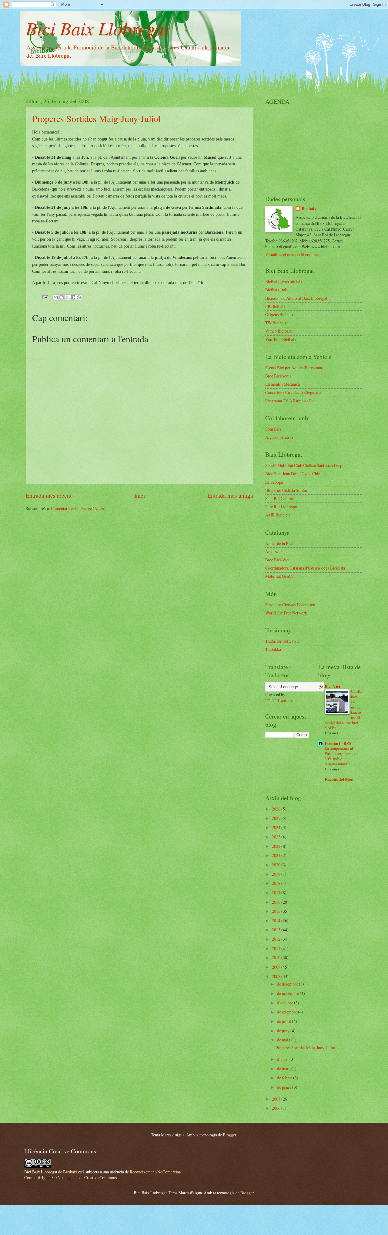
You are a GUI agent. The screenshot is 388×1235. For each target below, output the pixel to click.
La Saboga (274, 482)
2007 (276, 1099)
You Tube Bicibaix (280, 339)
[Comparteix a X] (67, 297)
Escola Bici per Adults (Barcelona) (294, 367)
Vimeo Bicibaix (278, 331)
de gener (284, 1087)
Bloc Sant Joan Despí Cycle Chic (292, 473)
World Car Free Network (286, 613)
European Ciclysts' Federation (290, 604)
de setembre (287, 1012)
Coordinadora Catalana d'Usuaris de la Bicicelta (305, 568)
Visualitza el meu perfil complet (292, 254)
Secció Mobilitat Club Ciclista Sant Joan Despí (304, 465)
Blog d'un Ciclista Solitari (287, 490)
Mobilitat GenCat (280, 576)
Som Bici (273, 429)
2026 (276, 809)
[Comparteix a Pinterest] (79, 297)
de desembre (288, 984)
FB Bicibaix (275, 306)
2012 (276, 939)
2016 (276, 902)
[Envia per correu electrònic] (56, 297)
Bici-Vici (332, 686)
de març (284, 1068)
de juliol (284, 1021)
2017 (276, 892)
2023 (276, 837)
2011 (276, 948)
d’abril (283, 1059)
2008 (276, 976)
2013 (276, 929)
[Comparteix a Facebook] (73, 297)
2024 (276, 827)
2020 (276, 865)
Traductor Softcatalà (282, 641)
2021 (276, 855)
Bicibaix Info (276, 290)
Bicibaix (309, 209)
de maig (284, 1040)
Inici (139, 495)
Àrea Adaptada (277, 551)
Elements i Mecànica (282, 384)
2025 (276, 818)
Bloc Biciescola (278, 376)
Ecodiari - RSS (338, 743)
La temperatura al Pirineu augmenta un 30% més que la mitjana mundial (342, 756)
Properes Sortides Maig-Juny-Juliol (96, 118)
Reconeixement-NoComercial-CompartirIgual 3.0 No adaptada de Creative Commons (103, 1174)
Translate (285, 700)
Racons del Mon (339, 779)
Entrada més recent (49, 495)
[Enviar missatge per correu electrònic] (45, 296)
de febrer (285, 1078)
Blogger (229, 1135)
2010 (276, 957)
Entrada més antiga (230, 495)
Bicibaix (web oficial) (283, 281)
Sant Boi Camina (279, 498)
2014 (276, 920)
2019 (276, 874)
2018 (276, 883)
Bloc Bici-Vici (277, 560)
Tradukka (273, 649)
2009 (276, 967)
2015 (276, 911)
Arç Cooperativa (279, 437)
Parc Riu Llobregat (281, 506)
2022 (276, 846)
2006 (276, 1108)
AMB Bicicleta (277, 515)
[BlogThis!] (62, 297)
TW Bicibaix (276, 323)
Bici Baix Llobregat (97, 28)
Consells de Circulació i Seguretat (293, 392)
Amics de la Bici (279, 543)
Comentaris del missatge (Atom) (78, 508)
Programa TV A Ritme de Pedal (292, 401)
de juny (283, 1031)
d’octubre (285, 1003)
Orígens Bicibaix (279, 314)
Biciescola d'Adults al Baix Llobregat (296, 298)
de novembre (288, 993)
